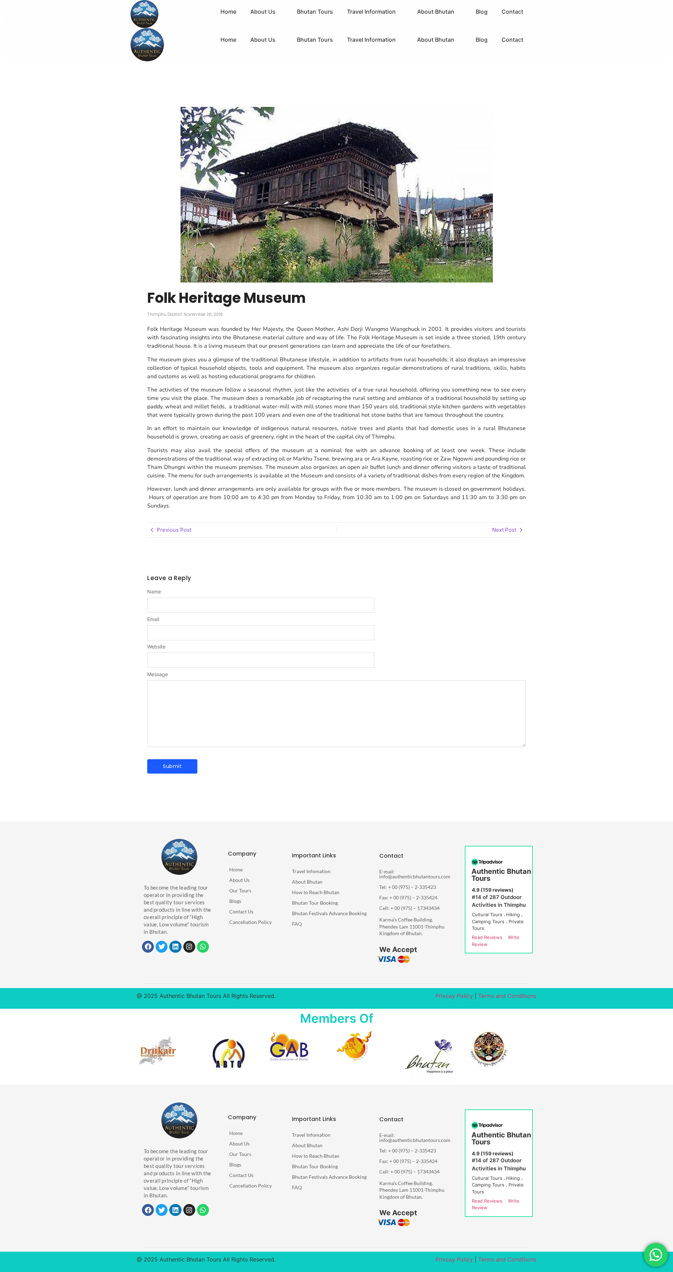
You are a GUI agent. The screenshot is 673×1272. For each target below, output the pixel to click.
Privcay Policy (454, 995)
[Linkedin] (175, 947)
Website (156, 646)
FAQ (297, 924)
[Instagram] (189, 947)
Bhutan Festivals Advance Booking (329, 913)
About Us (265, 11)
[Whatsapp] (203, 947)
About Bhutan (436, 11)
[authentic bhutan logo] (179, 857)
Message (157, 674)
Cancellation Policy (250, 922)
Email (153, 619)
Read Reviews (487, 937)
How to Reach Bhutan (315, 892)
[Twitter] (162, 947)
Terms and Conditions (507, 995)
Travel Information (372, 11)
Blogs (235, 901)
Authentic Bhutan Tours (501, 875)
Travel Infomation (311, 871)
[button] (268, 12)
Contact (512, 11)
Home (230, 11)
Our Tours (240, 890)
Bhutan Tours (316, 11)
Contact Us (241, 911)
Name (154, 591)
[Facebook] (148, 947)
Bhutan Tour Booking (315, 903)
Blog (482, 11)
